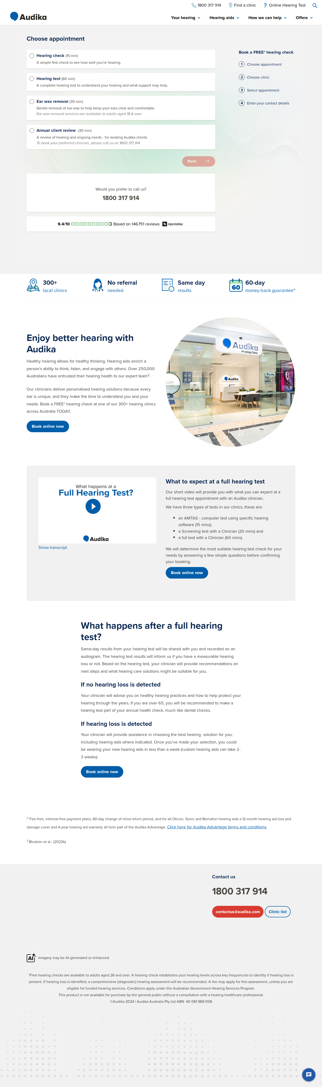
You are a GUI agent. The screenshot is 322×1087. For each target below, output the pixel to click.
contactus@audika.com (238, 912)
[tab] (185, 18)
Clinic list (278, 912)
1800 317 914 (121, 197)
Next (191, 161)
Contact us (223, 876)
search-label (315, 5)
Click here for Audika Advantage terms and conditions (216, 827)
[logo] (28, 16)
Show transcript (52, 547)
